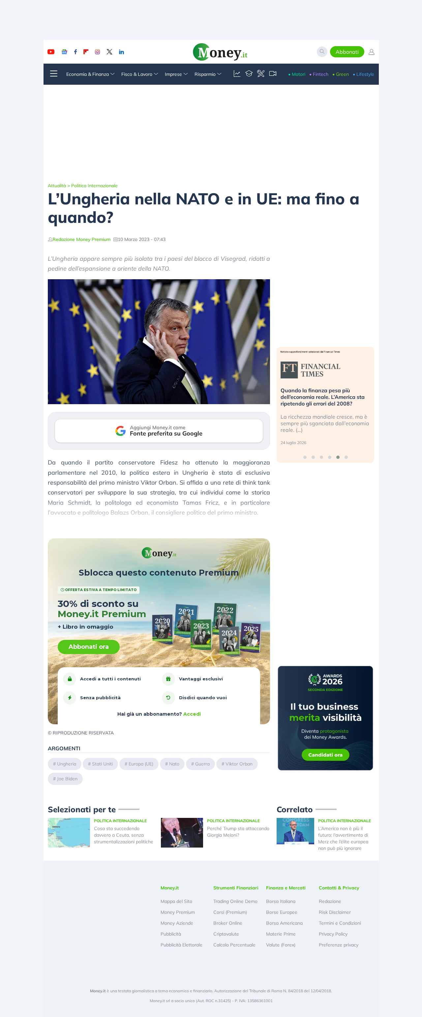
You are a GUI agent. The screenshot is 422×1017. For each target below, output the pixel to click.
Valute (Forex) (280, 945)
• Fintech (318, 74)
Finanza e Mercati (286, 888)
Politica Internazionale (94, 186)
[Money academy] (249, 74)
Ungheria (66, 764)
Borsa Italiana (280, 901)
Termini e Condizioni (340, 923)
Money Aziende (177, 923)
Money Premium (178, 912)
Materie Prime (281, 934)
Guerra (202, 764)
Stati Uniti (102, 764)
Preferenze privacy (338, 945)
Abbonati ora (89, 646)
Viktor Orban (239, 764)
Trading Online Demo (235, 901)
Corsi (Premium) (230, 912)
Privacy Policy (333, 934)
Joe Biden (67, 779)
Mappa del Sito (176, 901)
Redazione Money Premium (81, 239)
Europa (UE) (141, 764)
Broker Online (227, 923)
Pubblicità (171, 934)
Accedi (192, 714)
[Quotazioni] (237, 74)
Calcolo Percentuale (234, 945)
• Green (340, 74)
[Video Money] (273, 74)
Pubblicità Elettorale (181, 945)
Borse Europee (281, 912)
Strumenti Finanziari (235, 888)
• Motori (296, 74)
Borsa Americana (284, 923)
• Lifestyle (363, 74)
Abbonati (347, 51)
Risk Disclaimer (335, 912)
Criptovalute (226, 934)
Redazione (330, 901)
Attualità (57, 186)
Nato (174, 764)
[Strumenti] (261, 74)
